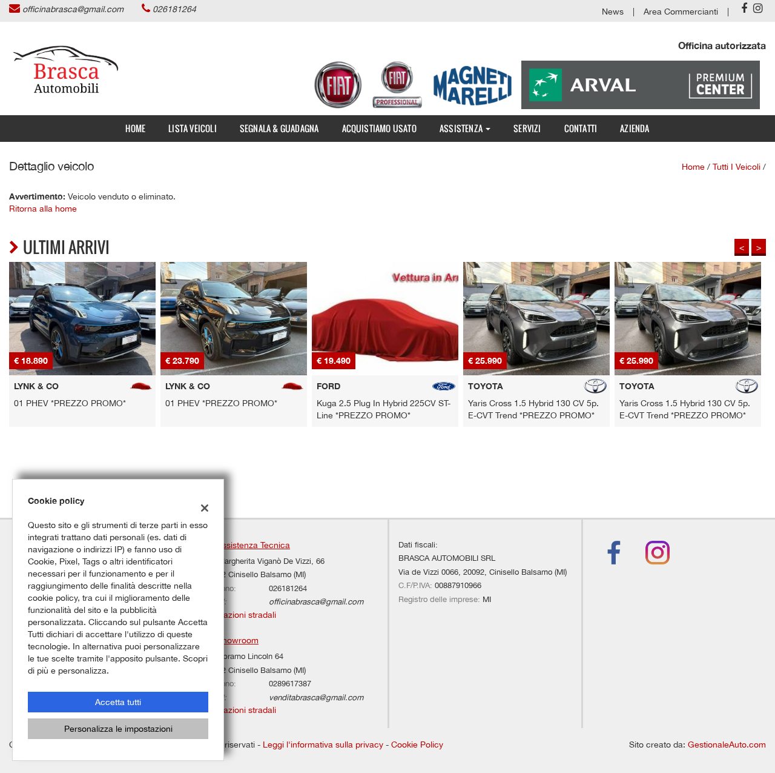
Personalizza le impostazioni (118, 729)
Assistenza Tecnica (253, 545)
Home (135, 128)
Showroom (238, 640)
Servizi (527, 128)
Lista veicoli (192, 128)
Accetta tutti (118, 702)
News (613, 11)
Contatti (581, 128)
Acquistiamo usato (379, 128)
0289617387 (290, 683)
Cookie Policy (417, 744)
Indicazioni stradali (240, 615)
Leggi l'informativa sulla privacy (323, 744)
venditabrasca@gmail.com (316, 697)
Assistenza (462, 128)
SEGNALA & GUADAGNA (279, 128)
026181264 (174, 9)
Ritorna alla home (43, 208)
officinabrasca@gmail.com (73, 9)
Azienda (634, 128)
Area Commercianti (681, 11)
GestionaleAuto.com (727, 744)
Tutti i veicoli (736, 167)
